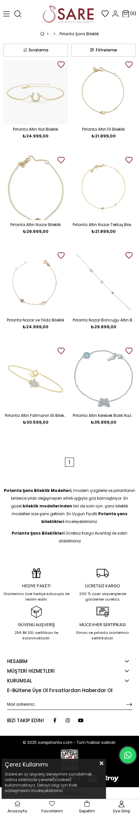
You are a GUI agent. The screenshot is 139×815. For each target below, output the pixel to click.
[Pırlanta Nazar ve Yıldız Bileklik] (35, 283)
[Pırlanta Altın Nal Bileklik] (35, 92)
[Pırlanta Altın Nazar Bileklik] (35, 187)
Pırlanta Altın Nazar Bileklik (35, 224)
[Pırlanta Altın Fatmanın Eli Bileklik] (35, 378)
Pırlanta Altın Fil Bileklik (103, 129)
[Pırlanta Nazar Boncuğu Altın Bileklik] (103, 283)
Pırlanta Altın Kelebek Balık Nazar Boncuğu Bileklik (103, 415)
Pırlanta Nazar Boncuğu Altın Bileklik (103, 320)
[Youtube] (80, 720)
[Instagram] (67, 720)
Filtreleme (106, 50)
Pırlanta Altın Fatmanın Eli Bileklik (35, 415)
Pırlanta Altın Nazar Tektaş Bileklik (103, 224)
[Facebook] (54, 720)
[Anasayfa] (47, 33)
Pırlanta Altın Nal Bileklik (35, 129)
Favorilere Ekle (61, 64)
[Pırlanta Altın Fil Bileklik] (103, 92)
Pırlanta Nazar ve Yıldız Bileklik (35, 320)
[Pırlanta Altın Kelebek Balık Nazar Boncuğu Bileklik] (103, 378)
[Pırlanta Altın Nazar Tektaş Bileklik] (103, 187)
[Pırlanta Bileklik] (54, 33)
